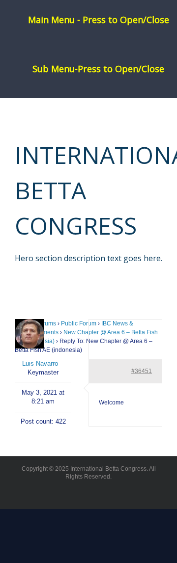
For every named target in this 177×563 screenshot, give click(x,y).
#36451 (141, 371)
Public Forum (78, 323)
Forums (46, 323)
